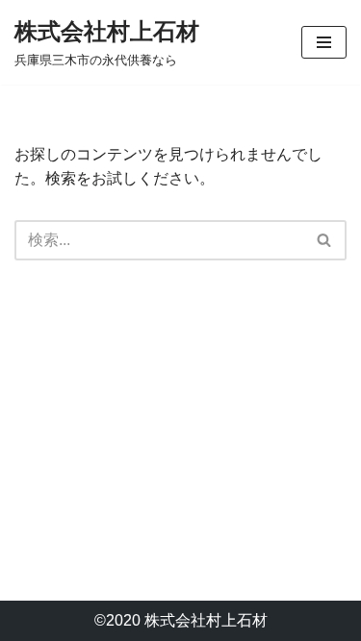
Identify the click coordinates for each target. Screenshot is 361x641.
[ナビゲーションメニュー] (324, 42)
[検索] (325, 240)
